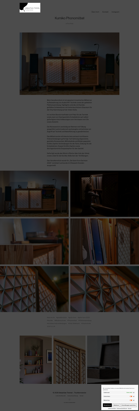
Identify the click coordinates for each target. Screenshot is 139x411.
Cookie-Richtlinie (112, 408)
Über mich (95, 12)
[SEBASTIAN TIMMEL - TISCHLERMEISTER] (37, 7)
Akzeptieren (107, 405)
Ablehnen (116, 405)
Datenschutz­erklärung (122, 408)
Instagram (115, 12)
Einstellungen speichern (129, 405)
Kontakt (129, 408)
